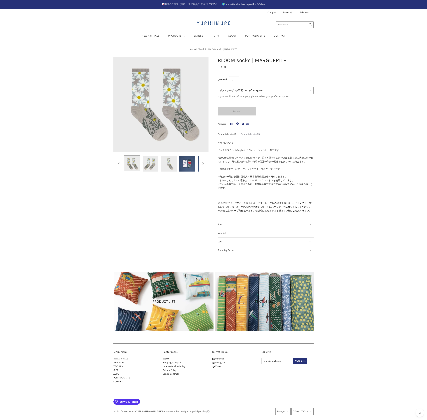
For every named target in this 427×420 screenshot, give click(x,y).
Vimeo (218, 366)
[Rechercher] (310, 24)
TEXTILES (197, 35)
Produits (203, 49)
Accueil (193, 49)
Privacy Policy (169, 370)
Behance (219, 358)
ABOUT (232, 35)
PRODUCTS (175, 35)
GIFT (217, 35)
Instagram (220, 362)
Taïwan (300, 411)
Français (281, 411)
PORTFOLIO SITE (255, 35)
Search (166, 358)
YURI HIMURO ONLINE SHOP (149, 411)
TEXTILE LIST (265, 301)
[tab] (227, 135)
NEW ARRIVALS (150, 35)
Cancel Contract (171, 374)
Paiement (304, 12)
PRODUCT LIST (163, 301)
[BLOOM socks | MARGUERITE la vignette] (132, 164)
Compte (272, 12)
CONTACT (280, 35)
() (287, 12)
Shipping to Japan (172, 362)
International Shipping (174, 366)
